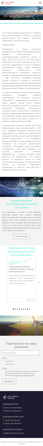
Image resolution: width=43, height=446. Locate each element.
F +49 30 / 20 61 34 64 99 (12, 423)
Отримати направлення (12, 411)
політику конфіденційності (25, 375)
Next (38, 282)
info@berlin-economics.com (13, 433)
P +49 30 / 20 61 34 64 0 (11, 420)
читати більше (22, 236)
